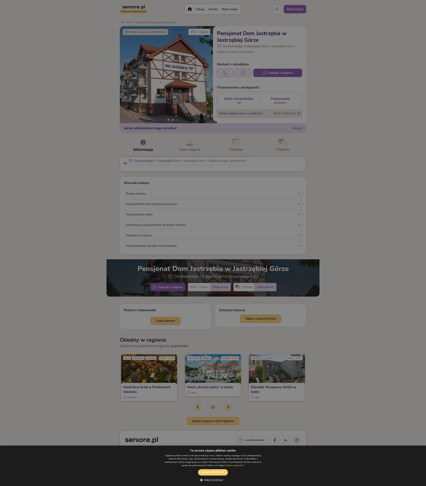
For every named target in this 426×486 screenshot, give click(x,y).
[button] (213, 480)
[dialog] (213, 466)
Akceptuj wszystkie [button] (213, 472)
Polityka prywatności (234, 465)
